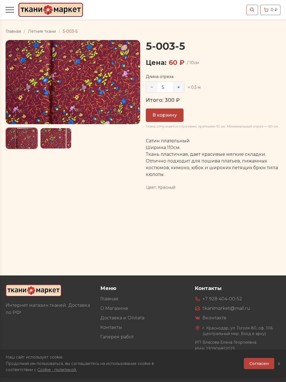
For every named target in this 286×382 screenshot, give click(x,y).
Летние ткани (42, 31)
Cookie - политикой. (57, 369)
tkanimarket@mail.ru (226, 308)
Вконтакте (214, 317)
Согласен (259, 363)
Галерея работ (117, 336)
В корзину (164, 115)
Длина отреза (159, 76)
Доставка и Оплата (122, 317)
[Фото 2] (56, 138)
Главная (13, 31)
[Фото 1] (22, 138)
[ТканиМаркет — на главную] (33, 290)
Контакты (111, 327)
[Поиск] (252, 10)
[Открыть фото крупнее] (73, 82)
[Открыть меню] (10, 10)
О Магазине (114, 308)
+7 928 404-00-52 (222, 298)
